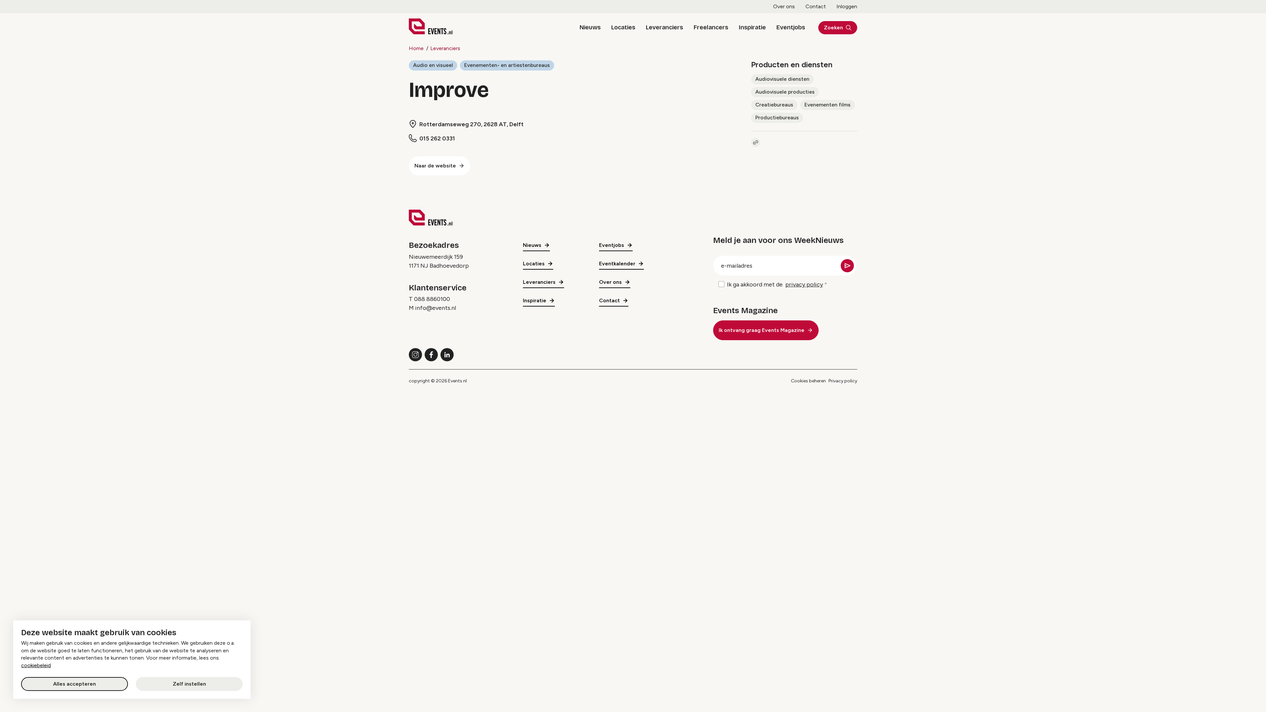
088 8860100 (432, 299)
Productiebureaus (777, 117)
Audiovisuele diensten (782, 79)
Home (416, 48)
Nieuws (590, 27)
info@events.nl (435, 308)
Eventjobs (790, 27)
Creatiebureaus (774, 105)
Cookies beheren (808, 381)
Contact (815, 6)
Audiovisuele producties (785, 92)
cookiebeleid (36, 665)
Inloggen (846, 6)
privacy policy (804, 284)
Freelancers (711, 27)
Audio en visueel (433, 65)
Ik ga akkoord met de (775, 284)
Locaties (623, 27)
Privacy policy (843, 381)
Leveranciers (664, 27)
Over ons (784, 6)
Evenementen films (827, 105)
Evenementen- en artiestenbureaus (507, 65)
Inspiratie (752, 27)
